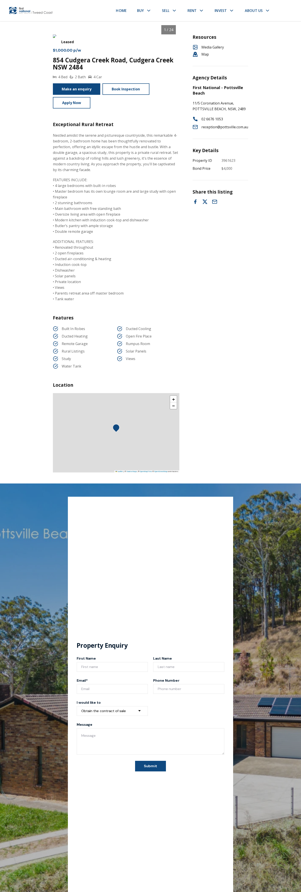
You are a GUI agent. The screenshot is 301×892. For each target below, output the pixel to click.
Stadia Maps (131, 471)
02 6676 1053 (212, 119)
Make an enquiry (76, 89)
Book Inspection (126, 89)
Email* (82, 680)
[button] (117, 428)
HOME (121, 10)
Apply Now (71, 102)
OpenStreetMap (160, 471)
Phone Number (166, 680)
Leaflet (120, 471)
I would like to (89, 702)
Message (84, 724)
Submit (150, 766)
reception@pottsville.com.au (224, 127)
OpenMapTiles (146, 471)
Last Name (162, 658)
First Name (86, 658)
